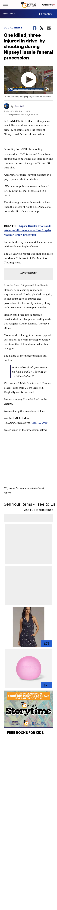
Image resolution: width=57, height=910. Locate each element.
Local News (13, 27)
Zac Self (19, 106)
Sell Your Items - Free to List (30, 504)
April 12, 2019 (39, 422)
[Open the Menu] (5, 5)
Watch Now (47, 5)
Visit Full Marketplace (38, 509)
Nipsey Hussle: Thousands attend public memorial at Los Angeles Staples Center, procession (27, 230)
